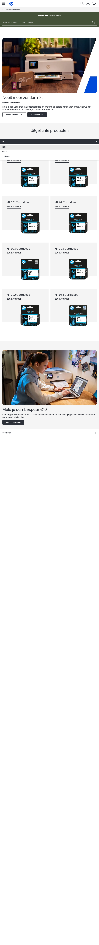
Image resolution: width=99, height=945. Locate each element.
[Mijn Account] (88, 3)
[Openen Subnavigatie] (3, 3)
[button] (49, 433)
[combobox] (49, 141)
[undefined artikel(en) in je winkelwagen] (94, 3)
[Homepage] (11, 3)
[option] (49, 147)
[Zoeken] (82, 3)
